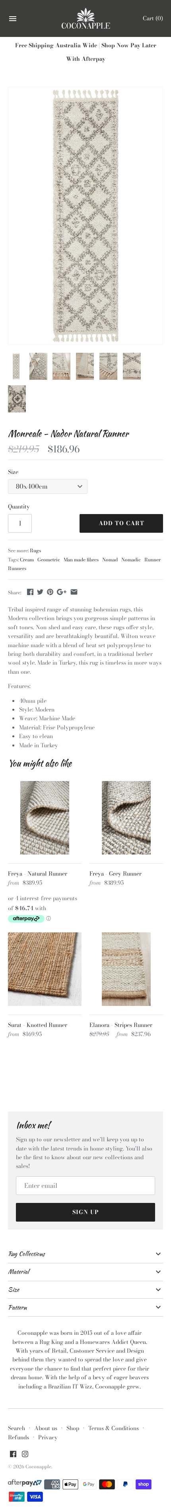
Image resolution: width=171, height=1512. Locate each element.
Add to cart (121, 523)
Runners (17, 568)
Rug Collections (26, 1253)
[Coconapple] (86, 19)
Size (13, 472)
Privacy (48, 1437)
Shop (72, 1428)
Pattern (17, 1307)
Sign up (85, 1212)
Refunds (18, 1437)
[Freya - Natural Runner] (45, 818)
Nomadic (131, 559)
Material (18, 1271)
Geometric (48, 559)
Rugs (35, 550)
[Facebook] (13, 1455)
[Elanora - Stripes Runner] (126, 969)
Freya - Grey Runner (115, 873)
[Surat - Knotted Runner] (45, 969)
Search (16, 1428)
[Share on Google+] (61, 592)
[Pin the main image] (50, 592)
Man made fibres (81, 559)
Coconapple (38, 1466)
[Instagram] (25, 1455)
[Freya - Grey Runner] (126, 818)
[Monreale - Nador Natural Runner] (85, 215)
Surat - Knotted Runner (37, 1025)
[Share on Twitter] (40, 592)
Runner (152, 559)
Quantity (19, 506)
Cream (27, 559)
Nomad (110, 559)
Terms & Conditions (113, 1428)
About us (45, 1428)
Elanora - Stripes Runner (120, 1025)
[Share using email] (74, 592)
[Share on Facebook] (30, 592)
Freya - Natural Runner (37, 873)
